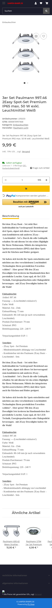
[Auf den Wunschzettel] (43, 36)
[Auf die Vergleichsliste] (36, 36)
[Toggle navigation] (3, 2)
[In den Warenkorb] (26, 189)
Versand (26, 151)
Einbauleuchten (20, 124)
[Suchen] (46, 11)
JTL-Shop (30, 604)
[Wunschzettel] (41, 3)
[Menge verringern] (5, 180)
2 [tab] (27, 83)
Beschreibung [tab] (10, 216)
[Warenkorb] (47, 3)
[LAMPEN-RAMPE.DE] (15, 3)
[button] (35, 3)
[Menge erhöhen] (46, 180)
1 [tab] (24, 83)
